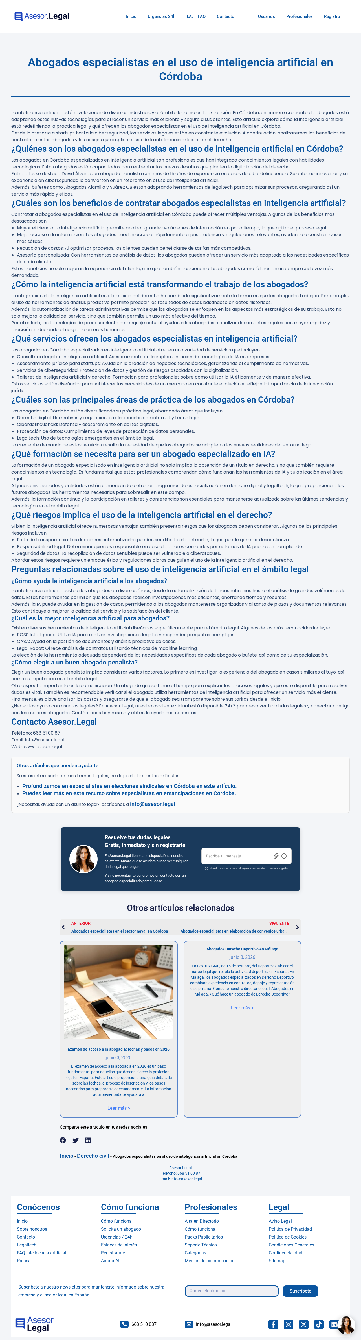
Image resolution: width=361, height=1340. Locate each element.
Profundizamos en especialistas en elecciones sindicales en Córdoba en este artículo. (129, 786)
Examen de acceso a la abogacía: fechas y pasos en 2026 (119, 1049)
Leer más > (118, 1108)
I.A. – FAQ (196, 16)
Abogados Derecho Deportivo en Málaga (242, 949)
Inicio (131, 16)
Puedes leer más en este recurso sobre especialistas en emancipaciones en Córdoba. (129, 793)
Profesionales (299, 16)
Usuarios (266, 16)
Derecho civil (93, 1155)
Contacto (225, 16)
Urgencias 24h (161, 16)
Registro (332, 16)
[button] (63, 1140)
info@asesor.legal (152, 804)
